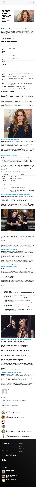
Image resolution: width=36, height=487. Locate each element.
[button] (30, 2)
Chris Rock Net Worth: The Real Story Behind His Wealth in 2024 (15, 398)
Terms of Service (22, 449)
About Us (20, 446)
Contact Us (21, 451)
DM (2, 20)
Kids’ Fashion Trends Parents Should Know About (14, 412)
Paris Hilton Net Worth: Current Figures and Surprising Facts (14, 400)
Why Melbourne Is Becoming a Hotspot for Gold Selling (15, 417)
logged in (8, 405)
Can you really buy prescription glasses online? (14, 426)
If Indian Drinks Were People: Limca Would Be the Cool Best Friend (17, 436)
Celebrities (5, 397)
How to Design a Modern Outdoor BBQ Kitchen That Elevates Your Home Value (19, 431)
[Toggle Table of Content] (12, 38)
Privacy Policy (21, 448)
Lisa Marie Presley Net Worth (7, 28)
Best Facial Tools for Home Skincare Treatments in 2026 (15, 422)
